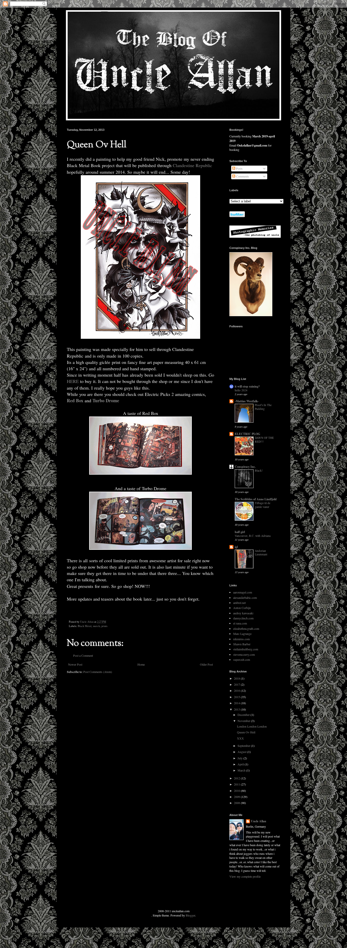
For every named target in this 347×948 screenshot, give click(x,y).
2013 (237, 709)
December (244, 715)
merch (96, 626)
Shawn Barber (241, 644)
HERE (73, 381)
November (244, 721)
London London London (252, 726)
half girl (240, 532)
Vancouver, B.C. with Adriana (253, 536)
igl (236, 547)
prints (104, 626)
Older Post (206, 664)
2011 (237, 784)
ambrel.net (239, 603)
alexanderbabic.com (245, 598)
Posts (239, 168)
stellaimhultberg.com (245, 649)
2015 (237, 697)
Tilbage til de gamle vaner (262, 505)
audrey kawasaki (243, 613)
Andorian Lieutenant (261, 552)
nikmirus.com (241, 639)
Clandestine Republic (191, 165)
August (242, 752)
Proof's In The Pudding (263, 407)
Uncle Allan (258, 821)
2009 (237, 797)
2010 (237, 791)
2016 (237, 690)
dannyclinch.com (243, 618)
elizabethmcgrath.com (246, 628)
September (244, 746)
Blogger (190, 915)
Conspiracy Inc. (245, 466)
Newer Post (75, 664)
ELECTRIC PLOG (247, 434)
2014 (237, 703)
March (242, 770)
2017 (237, 684)
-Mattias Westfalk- (247, 401)
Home (141, 664)
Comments (242, 176)
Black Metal (84, 626)
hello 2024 (241, 390)
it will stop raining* (247, 386)
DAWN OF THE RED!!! (264, 439)
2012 (237, 778)
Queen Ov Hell (246, 732)
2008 (237, 803)
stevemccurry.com (244, 654)
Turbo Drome (105, 400)
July (240, 758)
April (241, 764)
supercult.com (241, 659)
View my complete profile (245, 876)
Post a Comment (83, 655)
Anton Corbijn (242, 608)
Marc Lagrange (242, 634)
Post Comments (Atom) (97, 672)
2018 (237, 678)
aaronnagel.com (242, 592)
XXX (240, 738)
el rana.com (240, 623)
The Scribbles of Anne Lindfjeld (256, 499)
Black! (259, 470)
